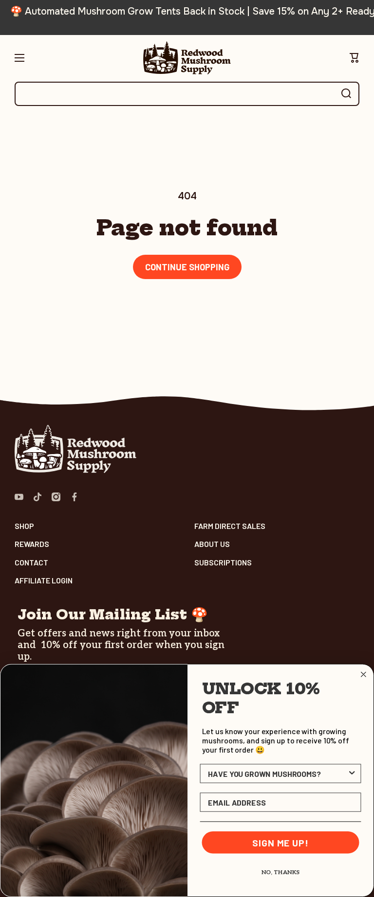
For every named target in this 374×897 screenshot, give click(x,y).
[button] (354, 58)
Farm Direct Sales (229, 525)
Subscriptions (223, 562)
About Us (212, 543)
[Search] (346, 94)
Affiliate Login (44, 580)
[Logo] (187, 57)
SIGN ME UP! (280, 842)
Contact (31, 562)
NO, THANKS (281, 872)
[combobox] (187, 94)
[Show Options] (352, 774)
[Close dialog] (364, 675)
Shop (24, 525)
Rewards (32, 543)
